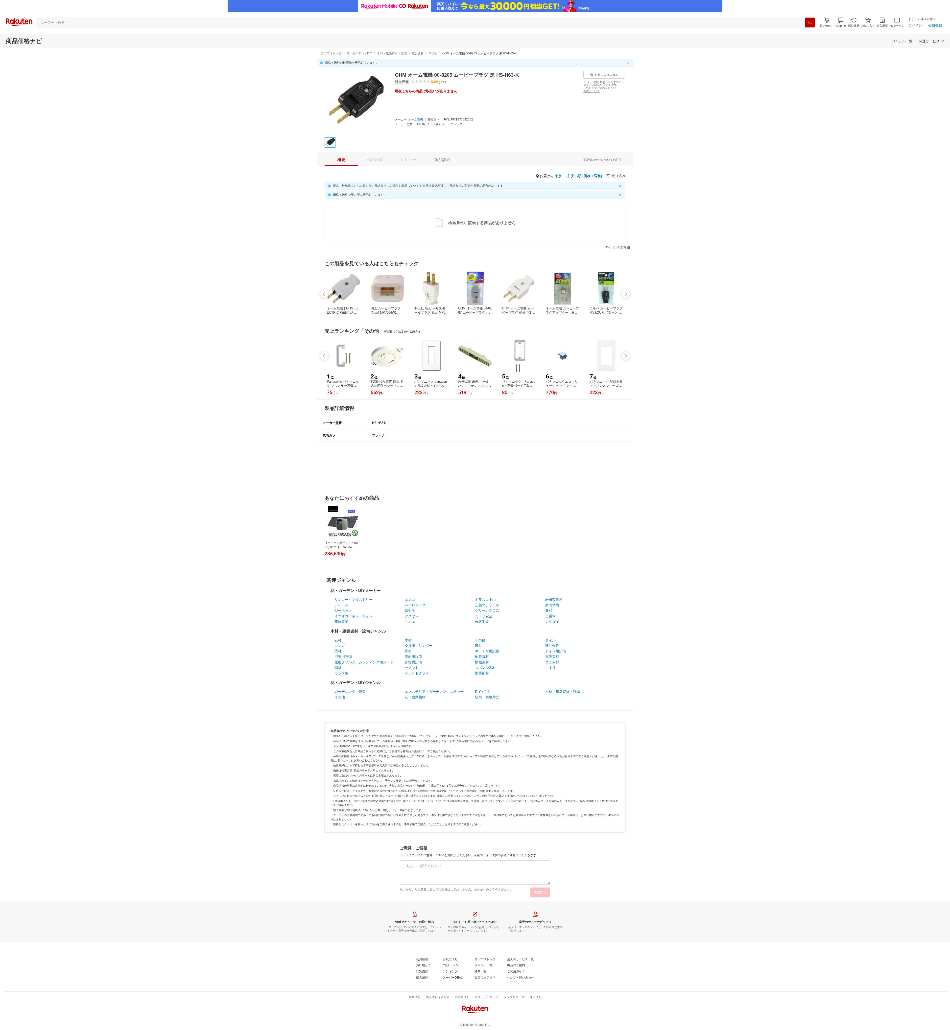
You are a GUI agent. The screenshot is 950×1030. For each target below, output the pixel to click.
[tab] (341, 160)
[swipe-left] (324, 294)
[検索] (810, 22)
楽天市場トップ (331, 53)
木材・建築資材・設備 (392, 53)
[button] (840, 22)
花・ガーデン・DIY (359, 53)
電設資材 (418, 53)
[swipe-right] (626, 294)
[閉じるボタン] (628, 63)
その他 (432, 53)
